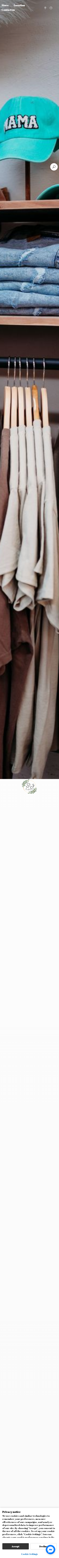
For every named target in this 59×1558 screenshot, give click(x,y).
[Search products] (54, 167)
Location (19, 5)
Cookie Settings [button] (29, 1554)
